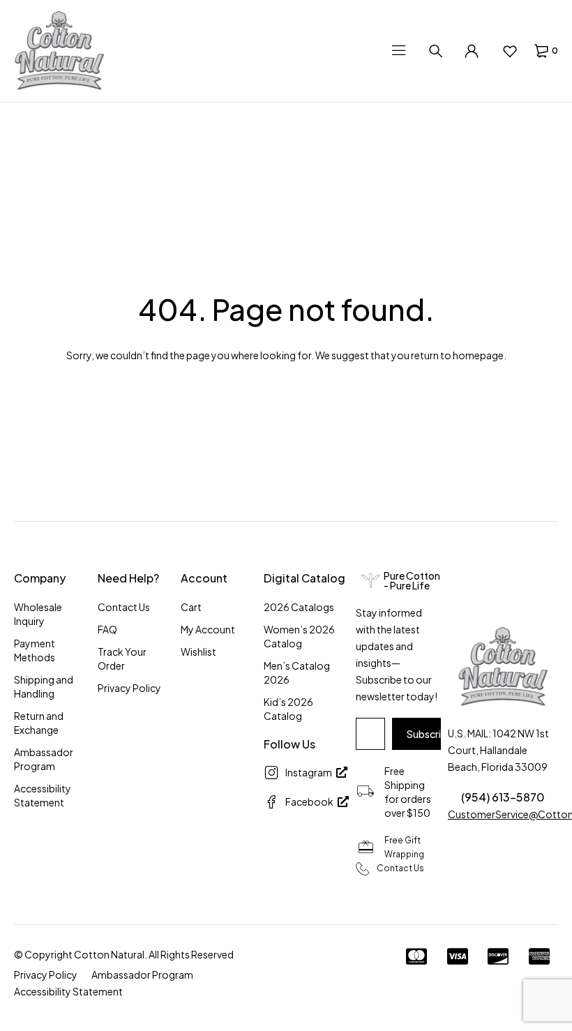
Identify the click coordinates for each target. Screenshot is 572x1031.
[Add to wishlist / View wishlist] (509, 50)
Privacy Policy (129, 688)
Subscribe (430, 734)
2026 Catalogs (299, 607)
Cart (191, 607)
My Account (208, 629)
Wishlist (198, 651)
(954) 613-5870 (503, 797)
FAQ (107, 629)
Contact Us (124, 607)
